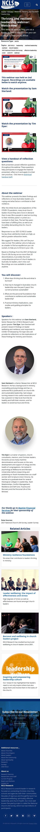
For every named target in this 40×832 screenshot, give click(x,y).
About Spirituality (7, 760)
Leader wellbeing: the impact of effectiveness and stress (19, 594)
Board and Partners (8, 781)
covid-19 (9, 53)
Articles (10, 12)
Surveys (4, 764)
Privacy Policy (33, 823)
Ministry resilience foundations (19, 555)
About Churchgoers (8, 753)
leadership (19, 45)
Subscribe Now (20, 723)
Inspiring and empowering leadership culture (16, 678)
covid (3, 53)
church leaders (13, 48)
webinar (16, 53)
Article (17, 41)
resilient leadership (31, 45)
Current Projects (6, 779)
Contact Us (5, 783)
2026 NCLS (5, 767)
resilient (4, 48)
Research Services (7, 774)
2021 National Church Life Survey (12, 50)
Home (3, 12)
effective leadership (30, 50)
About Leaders (6, 755)
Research (4, 762)
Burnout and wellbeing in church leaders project (19, 637)
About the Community (8, 757)
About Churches (6, 751)
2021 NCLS (11, 45)
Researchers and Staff (8, 776)
